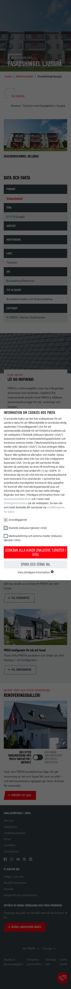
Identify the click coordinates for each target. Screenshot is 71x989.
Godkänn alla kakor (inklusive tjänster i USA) (35, 552)
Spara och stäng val (35, 564)
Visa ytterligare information (34, 572)
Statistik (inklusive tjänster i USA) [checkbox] (28, 527)
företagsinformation (16, 503)
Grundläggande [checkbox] (18, 519)
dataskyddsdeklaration (17, 499)
